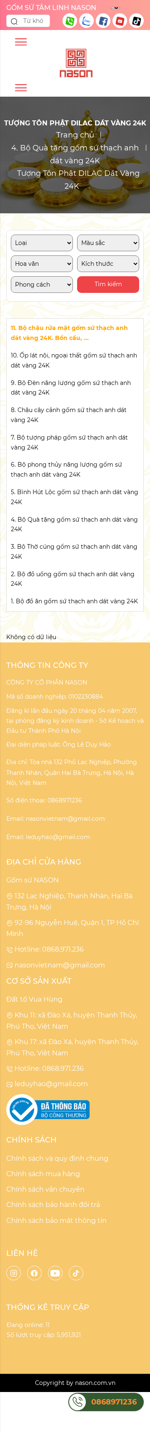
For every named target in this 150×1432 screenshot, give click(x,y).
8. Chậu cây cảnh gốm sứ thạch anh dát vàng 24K (69, 415)
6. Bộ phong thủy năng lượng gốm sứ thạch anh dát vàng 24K (66, 469)
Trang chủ (75, 135)
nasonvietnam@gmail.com (59, 965)
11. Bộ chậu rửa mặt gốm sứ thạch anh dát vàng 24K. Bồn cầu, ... (69, 333)
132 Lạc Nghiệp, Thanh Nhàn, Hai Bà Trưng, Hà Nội (69, 901)
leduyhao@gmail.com (50, 1084)
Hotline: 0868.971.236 (48, 949)
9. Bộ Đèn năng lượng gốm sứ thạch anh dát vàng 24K (71, 388)
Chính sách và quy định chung (57, 1158)
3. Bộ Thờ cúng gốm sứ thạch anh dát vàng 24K (74, 551)
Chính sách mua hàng (43, 1174)
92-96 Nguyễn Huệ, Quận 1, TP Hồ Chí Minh (72, 928)
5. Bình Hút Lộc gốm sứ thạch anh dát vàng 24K (74, 497)
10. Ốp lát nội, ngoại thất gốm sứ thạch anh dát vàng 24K (74, 360)
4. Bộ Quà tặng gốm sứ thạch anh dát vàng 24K (75, 154)
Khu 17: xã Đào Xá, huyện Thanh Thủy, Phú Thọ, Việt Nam (72, 1047)
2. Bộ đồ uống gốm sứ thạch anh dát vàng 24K (73, 579)
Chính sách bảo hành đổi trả (53, 1205)
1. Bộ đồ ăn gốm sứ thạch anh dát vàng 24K (74, 601)
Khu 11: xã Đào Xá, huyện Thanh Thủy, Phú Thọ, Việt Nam (71, 1020)
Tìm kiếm (108, 284)
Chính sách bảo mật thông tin (56, 1221)
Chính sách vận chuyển (45, 1189)
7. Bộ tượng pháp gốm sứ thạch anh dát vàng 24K (69, 442)
